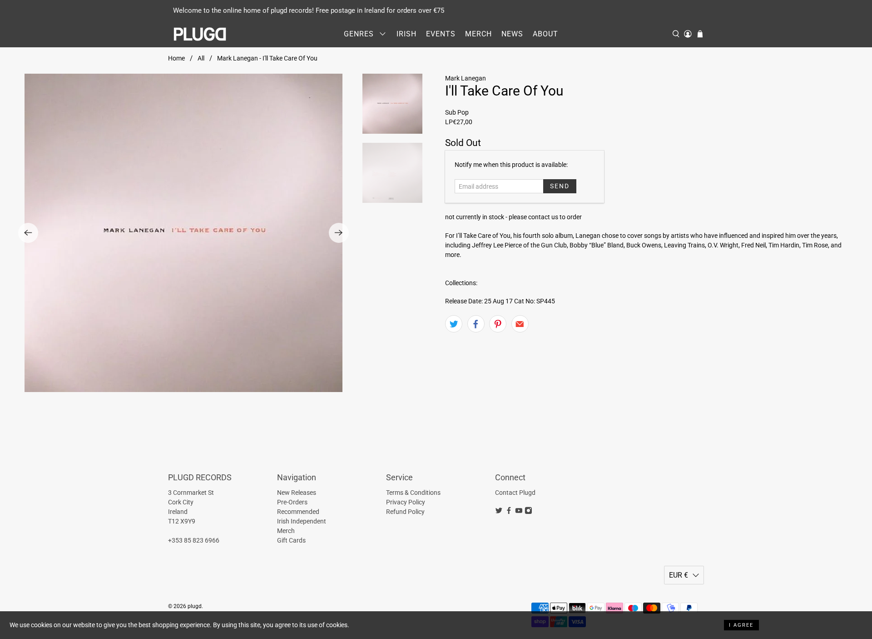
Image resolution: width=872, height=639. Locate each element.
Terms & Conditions (413, 492)
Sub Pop (457, 112)
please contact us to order (545, 217)
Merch (478, 34)
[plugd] (200, 34)
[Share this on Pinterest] (497, 323)
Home (176, 58)
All (201, 58)
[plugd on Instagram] (528, 512)
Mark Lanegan (465, 78)
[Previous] (28, 233)
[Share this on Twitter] (453, 323)
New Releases (296, 492)
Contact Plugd (515, 492)
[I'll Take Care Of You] (183, 233)
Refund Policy (405, 511)
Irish (406, 34)
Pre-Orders (292, 502)
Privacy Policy (405, 502)
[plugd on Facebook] (509, 512)
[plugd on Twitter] (499, 512)
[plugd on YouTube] (519, 512)
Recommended (298, 511)
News (512, 34)
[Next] (339, 233)
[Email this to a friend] (520, 323)
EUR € (678, 575)
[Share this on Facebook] (476, 323)
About (545, 34)
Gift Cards (291, 540)
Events (441, 34)
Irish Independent (301, 521)
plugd (195, 606)
